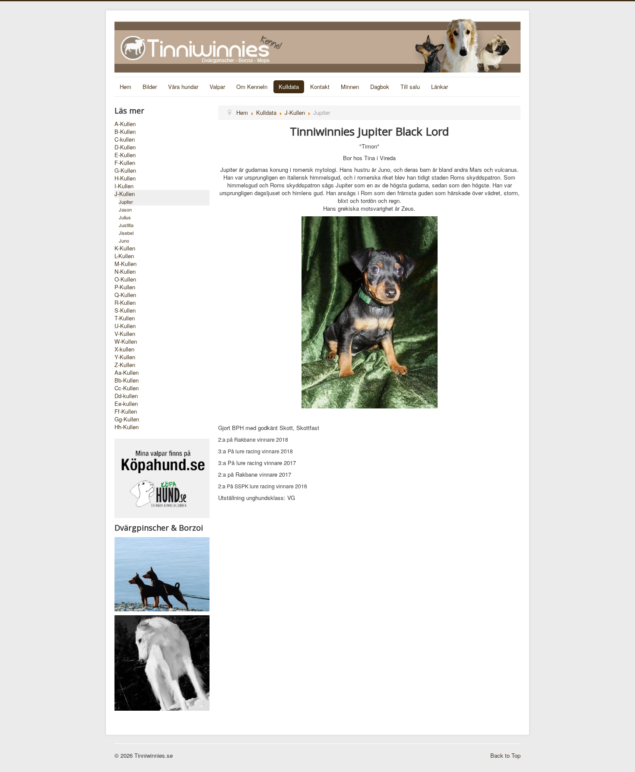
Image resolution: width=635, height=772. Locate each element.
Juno (124, 240)
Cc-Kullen (126, 388)
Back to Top (505, 755)
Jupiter (126, 201)
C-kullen (124, 139)
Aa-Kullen (126, 373)
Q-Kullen (125, 295)
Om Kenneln (251, 86)
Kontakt (320, 86)
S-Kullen (125, 310)
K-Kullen (124, 248)
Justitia (126, 224)
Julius (125, 217)
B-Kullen (125, 132)
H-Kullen (125, 178)
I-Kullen (123, 186)
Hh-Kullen (126, 427)
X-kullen (124, 349)
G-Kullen (125, 170)
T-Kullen (124, 318)
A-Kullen (125, 124)
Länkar (439, 86)
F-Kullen (124, 163)
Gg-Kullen (126, 419)
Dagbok (379, 86)
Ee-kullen (126, 404)
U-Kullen (125, 326)
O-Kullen (125, 279)
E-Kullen (125, 155)
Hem (125, 86)
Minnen (350, 86)
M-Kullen (125, 264)
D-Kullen (125, 147)
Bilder (150, 86)
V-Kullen (124, 334)
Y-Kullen (124, 357)
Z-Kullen (124, 365)
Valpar (217, 86)
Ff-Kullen (125, 411)
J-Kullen (124, 194)
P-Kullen (124, 287)
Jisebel (126, 232)
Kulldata (289, 86)
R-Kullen (125, 303)
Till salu (410, 86)
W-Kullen (125, 341)
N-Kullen (125, 271)
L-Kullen (124, 256)
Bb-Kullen (126, 380)
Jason (125, 209)
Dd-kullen (126, 396)
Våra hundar (183, 86)
